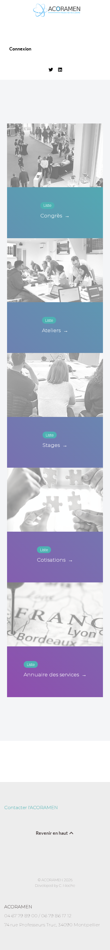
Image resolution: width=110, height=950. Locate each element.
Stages (55, 445)
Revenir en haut (52, 833)
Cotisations (55, 560)
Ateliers (55, 330)
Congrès (55, 216)
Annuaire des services (55, 674)
